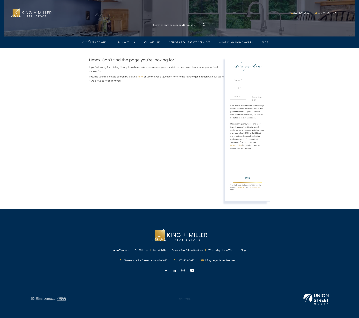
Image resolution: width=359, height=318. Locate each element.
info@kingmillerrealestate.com (222, 260)
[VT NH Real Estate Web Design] (316, 299)
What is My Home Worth (236, 42)
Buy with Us (126, 42)
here (140, 76)
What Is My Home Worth (221, 250)
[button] (204, 25)
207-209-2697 (301, 12)
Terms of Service (254, 187)
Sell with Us (152, 42)
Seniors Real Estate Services (189, 42)
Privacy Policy (236, 145)
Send (247, 178)
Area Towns (98, 42)
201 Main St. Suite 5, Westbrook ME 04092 (144, 260)
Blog (265, 42)
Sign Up (331, 12)
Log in (321, 12)
